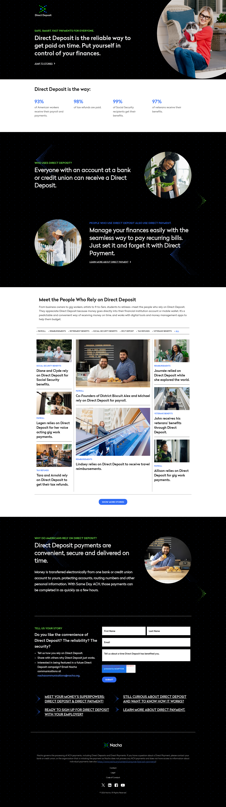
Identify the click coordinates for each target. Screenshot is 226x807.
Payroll (42, 331)
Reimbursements (58, 331)
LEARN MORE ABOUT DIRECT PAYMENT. (154, 709)
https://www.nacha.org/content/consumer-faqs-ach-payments (126, 761)
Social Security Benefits (105, 331)
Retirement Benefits (79, 331)
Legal (113, 772)
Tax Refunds (144, 331)
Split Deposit (127, 331)
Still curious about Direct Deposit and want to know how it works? (154, 698)
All (177, 331)
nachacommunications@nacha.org (59, 675)
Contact (113, 768)
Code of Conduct (113, 777)
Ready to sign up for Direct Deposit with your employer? (77, 711)
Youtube (123, 785)
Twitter (103, 785)
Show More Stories (113, 501)
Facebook (116, 785)
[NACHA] (43, 16)
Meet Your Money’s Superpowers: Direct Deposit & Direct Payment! (74, 698)
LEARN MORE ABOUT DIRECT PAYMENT (108, 262)
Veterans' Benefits (163, 331)
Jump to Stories (44, 63)
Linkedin (110, 785)
